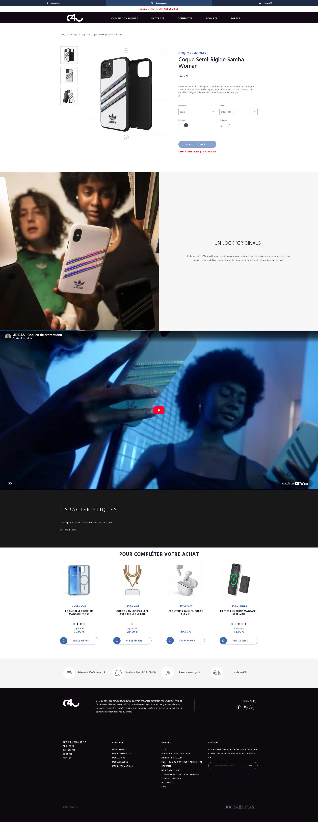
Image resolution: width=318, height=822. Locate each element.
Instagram (245, 707)
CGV (163, 749)
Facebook (238, 707)
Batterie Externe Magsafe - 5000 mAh (238, 613)
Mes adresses (120, 762)
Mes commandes (121, 753)
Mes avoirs (119, 757)
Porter (235, 18)
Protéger (157, 18)
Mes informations (123, 766)
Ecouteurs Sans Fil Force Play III (185, 613)
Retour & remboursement (176, 753)
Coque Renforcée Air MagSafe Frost (79, 613)
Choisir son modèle (124, 18)
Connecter (185, 18)
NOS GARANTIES (170, 770)
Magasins (167, 782)
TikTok (251, 707)
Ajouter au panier (195, 144)
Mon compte (119, 749)
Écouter (211, 18)
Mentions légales (172, 757)
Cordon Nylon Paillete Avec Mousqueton (132, 613)
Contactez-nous (171, 778)
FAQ (163, 786)
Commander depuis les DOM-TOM (180, 774)
